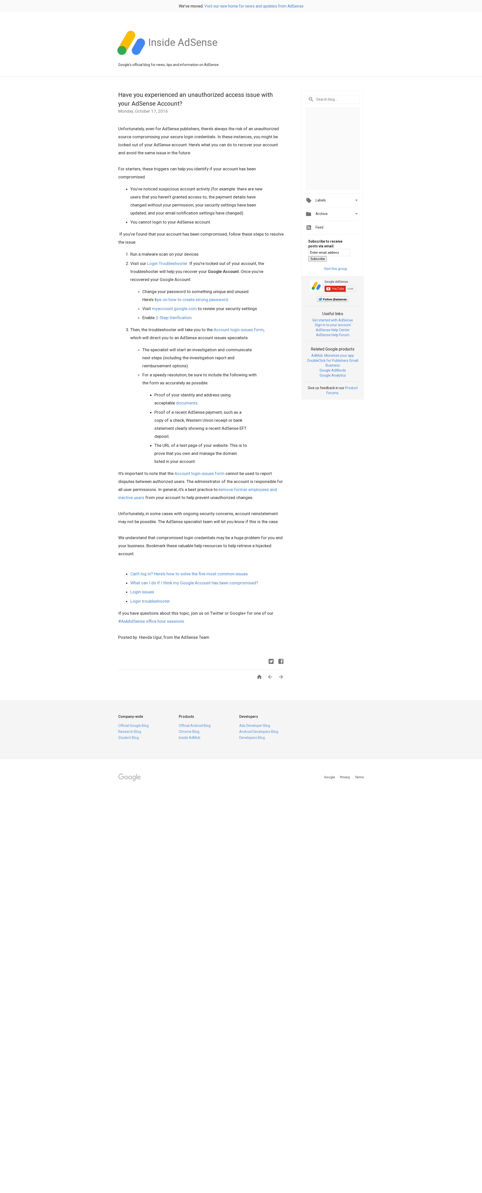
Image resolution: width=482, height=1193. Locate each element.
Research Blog (129, 732)
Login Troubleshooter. (167, 263)
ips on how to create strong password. (192, 299)
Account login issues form (239, 329)
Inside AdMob (189, 738)
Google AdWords (333, 370)
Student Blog (128, 738)
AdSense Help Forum (332, 335)
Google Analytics (333, 375)
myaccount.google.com (174, 308)
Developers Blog (252, 738)
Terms (359, 777)
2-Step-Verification (174, 317)
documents (187, 402)
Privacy (345, 777)
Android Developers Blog (258, 732)
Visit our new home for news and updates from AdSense (254, 6)
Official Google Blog (133, 726)
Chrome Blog (189, 732)
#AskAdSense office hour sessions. (151, 621)
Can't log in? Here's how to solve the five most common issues (189, 573)
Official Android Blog (195, 726)
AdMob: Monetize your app (332, 356)
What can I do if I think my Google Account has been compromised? (194, 582)
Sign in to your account (333, 325)
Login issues (142, 591)
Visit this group (335, 269)
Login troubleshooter (150, 601)
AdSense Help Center (333, 330)
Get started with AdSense (332, 320)
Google (330, 777)
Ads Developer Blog (254, 726)
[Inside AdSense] (182, 57)
